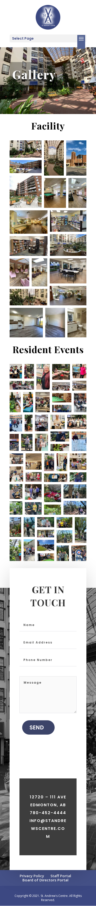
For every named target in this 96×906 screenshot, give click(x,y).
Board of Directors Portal (45, 879)
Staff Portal (60, 875)
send (37, 727)
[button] (26, 149)
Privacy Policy (32, 875)
